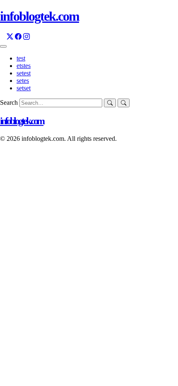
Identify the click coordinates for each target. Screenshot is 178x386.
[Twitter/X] (10, 36)
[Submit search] (110, 103)
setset (24, 88)
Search (9, 102)
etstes (24, 65)
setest (24, 73)
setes (23, 80)
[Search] (124, 103)
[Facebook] (18, 36)
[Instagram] (26, 36)
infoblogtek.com (21, 121)
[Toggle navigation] (3, 46)
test (21, 58)
